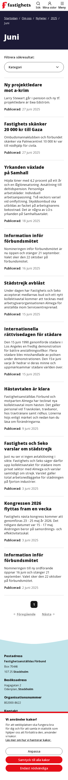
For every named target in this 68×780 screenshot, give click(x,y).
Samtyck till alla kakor (34, 760)
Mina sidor (50, 7)
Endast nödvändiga (34, 768)
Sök (38, 7)
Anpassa (34, 751)
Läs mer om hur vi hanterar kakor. (28, 740)
